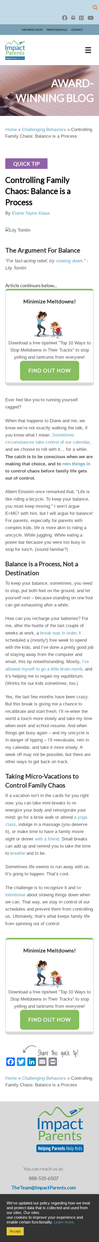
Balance (16, 564)
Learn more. (64, 1222)
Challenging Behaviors (44, 129)
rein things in (76, 463)
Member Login (32, 29)
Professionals (57, 29)
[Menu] (88, 50)
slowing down (69, 260)
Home (11, 129)
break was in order (58, 633)
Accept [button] (15, 1231)
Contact (77, 29)
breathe (17, 853)
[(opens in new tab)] (49, 323)
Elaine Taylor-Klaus (31, 213)
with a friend (47, 839)
